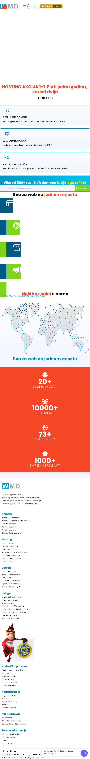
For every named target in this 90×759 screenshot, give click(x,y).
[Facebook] (3, 751)
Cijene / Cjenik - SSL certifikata (14, 724)
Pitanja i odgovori (9, 527)
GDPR (4, 740)
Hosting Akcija (7, 543)
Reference (6, 704)
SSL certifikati (7, 718)
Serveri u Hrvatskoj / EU (11, 587)
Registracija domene (10, 518)
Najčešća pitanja (9, 676)
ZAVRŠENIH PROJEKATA (45, 465)
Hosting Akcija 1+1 (9, 561)
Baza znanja (7, 673)
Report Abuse (7, 743)
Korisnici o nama (9, 707)
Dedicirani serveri (9, 572)
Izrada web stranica (10, 757)
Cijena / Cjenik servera (11, 584)
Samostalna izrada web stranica (15, 552)
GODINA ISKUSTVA (45, 386)
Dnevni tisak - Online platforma (15, 609)
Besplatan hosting (9, 701)
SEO (42, 757)
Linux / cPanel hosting (11, 555)
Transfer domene (9, 524)
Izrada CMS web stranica (12, 597)
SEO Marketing (8, 603)
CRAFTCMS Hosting (9, 549)
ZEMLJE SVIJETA (45, 439)
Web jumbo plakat (9, 615)
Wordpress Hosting (10, 546)
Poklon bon (6, 698)
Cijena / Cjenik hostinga (12, 558)
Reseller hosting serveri (11, 575)
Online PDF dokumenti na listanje (15, 612)
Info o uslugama (9, 685)
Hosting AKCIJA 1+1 (32, 757)
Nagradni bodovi (9, 695)
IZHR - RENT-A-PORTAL (10, 618)
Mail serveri (6, 578)
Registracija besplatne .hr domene (16, 521)
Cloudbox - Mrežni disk (11, 581)
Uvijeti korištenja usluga (11, 734)
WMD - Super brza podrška (13, 670)
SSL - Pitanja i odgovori (11, 721)
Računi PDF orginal (9, 682)
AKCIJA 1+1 (33, 6)
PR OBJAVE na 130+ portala (13, 606)
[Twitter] (7, 751)
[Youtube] (15, 751)
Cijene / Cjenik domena (11, 533)
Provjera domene (9, 530)
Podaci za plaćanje (10, 737)
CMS (21, 757)
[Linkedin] (11, 751)
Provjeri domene (82, 188)
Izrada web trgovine (10, 600)
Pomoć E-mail (8, 679)
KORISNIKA (45, 412)
